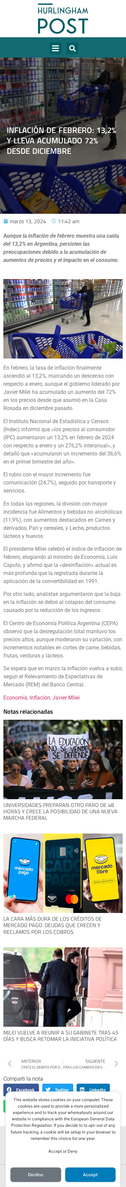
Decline (35, 1174)
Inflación (40, 697)
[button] (55, 48)
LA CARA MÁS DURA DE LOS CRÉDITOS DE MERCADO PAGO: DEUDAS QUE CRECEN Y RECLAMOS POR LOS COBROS (52, 925)
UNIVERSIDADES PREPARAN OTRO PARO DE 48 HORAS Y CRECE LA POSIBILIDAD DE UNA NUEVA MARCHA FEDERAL (60, 811)
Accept (90, 1174)
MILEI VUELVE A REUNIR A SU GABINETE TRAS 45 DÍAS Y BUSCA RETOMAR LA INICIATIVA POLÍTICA (60, 1035)
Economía (15, 697)
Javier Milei (66, 697)
